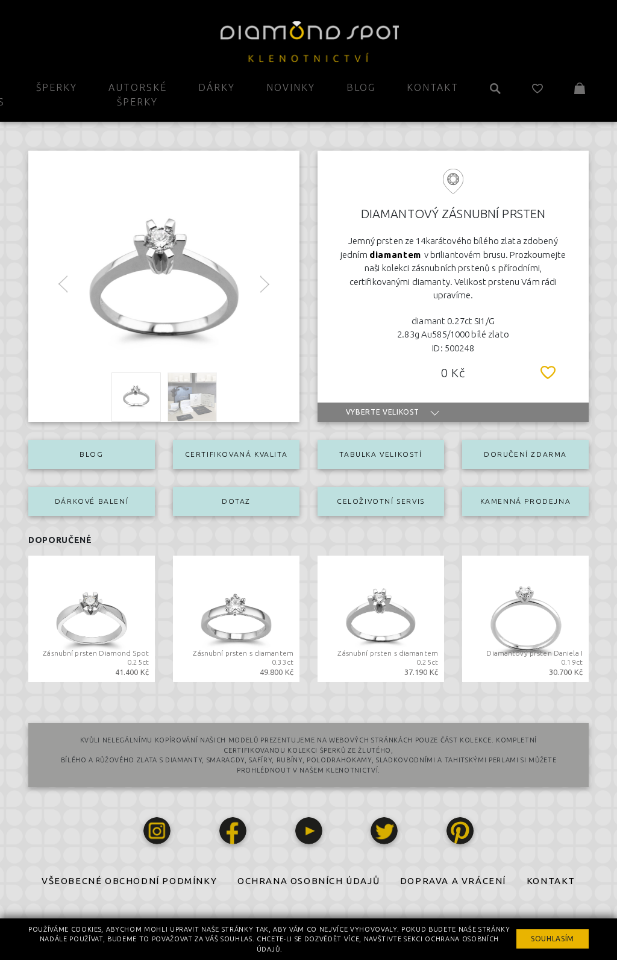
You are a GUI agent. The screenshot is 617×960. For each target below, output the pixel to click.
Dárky (216, 87)
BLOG (91, 454)
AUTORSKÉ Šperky (137, 94)
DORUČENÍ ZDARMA (525, 454)
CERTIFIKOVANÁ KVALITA (236, 454)
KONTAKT (551, 881)
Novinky (290, 87)
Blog (360, 87)
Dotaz (236, 501)
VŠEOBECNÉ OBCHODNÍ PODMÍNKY (129, 881)
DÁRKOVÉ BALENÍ (91, 501)
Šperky (56, 87)
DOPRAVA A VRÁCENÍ (453, 881)
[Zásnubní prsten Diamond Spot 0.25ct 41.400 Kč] (91, 617)
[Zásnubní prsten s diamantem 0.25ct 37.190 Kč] (381, 617)
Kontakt (433, 87)
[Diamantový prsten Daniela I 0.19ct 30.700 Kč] (525, 617)
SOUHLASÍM (552, 939)
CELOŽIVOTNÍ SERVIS (381, 501)
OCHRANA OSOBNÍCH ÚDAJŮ (308, 881)
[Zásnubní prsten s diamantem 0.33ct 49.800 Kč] (236, 617)
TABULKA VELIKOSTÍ (380, 454)
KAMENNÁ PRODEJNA (525, 501)
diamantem (396, 254)
